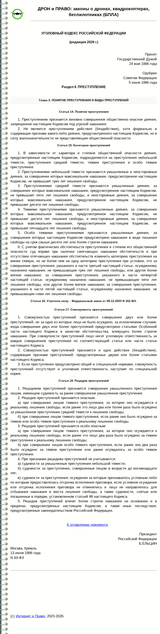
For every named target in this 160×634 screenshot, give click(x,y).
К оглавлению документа (87, 525)
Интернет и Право (30, 616)
